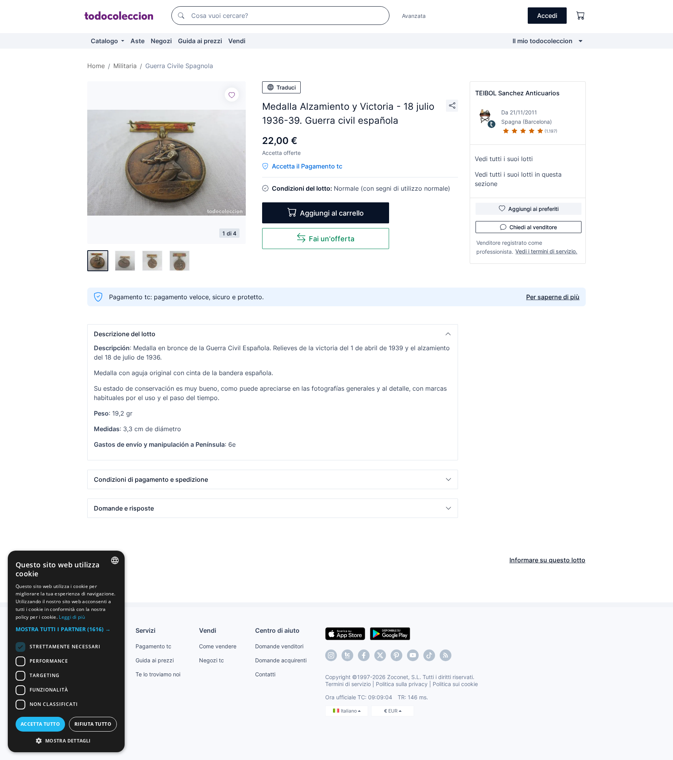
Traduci (286, 87)
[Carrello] (580, 16)
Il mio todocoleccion (543, 41)
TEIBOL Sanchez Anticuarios (517, 93)
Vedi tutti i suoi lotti (504, 159)
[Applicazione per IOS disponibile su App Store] (345, 633)
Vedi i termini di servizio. (546, 251)
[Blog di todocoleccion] (445, 655)
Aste (137, 41)
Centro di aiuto (277, 630)
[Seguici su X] (380, 655)
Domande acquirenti (281, 660)
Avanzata (414, 15)
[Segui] (232, 95)
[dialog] (66, 651)
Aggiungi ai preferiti (533, 208)
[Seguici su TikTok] (429, 655)
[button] (272, 334)
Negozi (161, 41)
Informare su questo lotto (547, 560)
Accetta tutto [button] (40, 724)
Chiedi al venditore (533, 227)
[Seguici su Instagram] (331, 655)
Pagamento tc (153, 646)
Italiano (349, 711)
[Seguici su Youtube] (413, 655)
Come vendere (217, 646)
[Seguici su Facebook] (364, 655)
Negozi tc (211, 660)
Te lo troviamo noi (158, 674)
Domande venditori (279, 646)
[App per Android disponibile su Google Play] (390, 633)
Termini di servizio (348, 684)
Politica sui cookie (455, 684)
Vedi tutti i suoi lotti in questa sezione (518, 179)
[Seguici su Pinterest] (396, 655)
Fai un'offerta (331, 239)
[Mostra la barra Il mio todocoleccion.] (580, 41)
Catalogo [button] (105, 41)
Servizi (145, 630)
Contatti (265, 674)
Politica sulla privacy (402, 684)
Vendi (236, 41)
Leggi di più (72, 617)
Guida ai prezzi (200, 41)
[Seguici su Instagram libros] (347, 655)
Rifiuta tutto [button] (92, 724)
